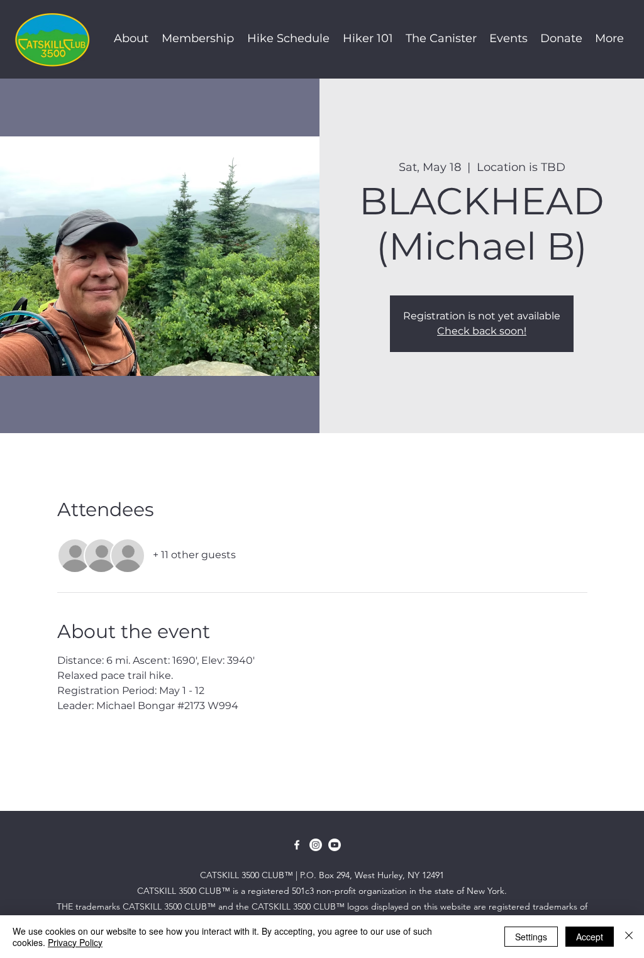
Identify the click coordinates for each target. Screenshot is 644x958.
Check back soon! (481, 331)
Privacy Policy (75, 942)
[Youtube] (334, 845)
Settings (531, 936)
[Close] (628, 936)
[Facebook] (297, 845)
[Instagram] (315, 845)
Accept (589, 936)
